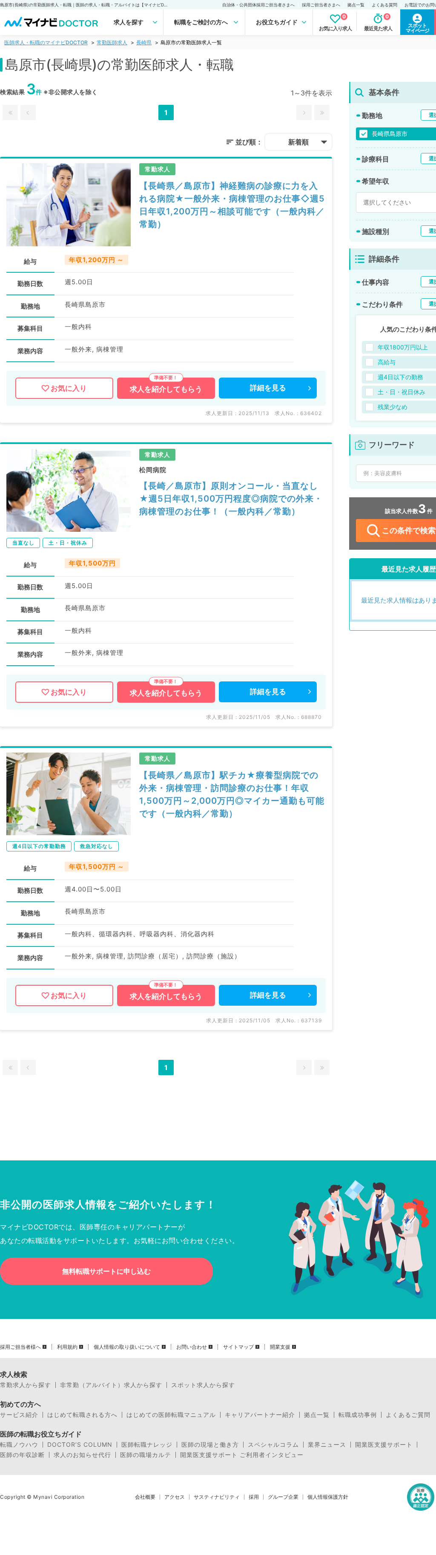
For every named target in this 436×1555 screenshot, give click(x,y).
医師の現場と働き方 (210, 1445)
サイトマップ (238, 1347)
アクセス (174, 1497)
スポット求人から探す (203, 1385)
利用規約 (67, 1347)
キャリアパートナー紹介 (260, 1415)
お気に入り (69, 388)
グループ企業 (283, 1497)
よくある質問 (384, 4)
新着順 (298, 142)
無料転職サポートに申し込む (106, 1271)
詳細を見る (268, 388)
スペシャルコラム (273, 1445)
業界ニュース (327, 1445)
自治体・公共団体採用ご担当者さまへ (258, 4)
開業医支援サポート (384, 1445)
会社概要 (145, 1497)
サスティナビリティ (217, 1497)
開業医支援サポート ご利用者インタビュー (242, 1455)
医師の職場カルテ (145, 1455)
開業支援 (280, 1347)
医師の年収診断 (22, 1455)
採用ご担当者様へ (20, 1347)
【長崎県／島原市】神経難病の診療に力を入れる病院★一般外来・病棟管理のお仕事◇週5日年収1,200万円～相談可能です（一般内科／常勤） (232, 205)
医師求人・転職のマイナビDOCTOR (46, 42)
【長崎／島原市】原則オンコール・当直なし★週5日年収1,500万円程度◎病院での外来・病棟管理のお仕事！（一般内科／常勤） (231, 498)
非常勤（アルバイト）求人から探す (111, 1385)
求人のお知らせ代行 (82, 1455)
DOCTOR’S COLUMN (79, 1445)
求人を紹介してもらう (166, 389)
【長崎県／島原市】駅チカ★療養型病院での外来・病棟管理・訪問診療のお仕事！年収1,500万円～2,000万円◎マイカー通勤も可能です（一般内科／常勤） (231, 794)
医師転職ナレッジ (146, 1445)
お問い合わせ (191, 1347)
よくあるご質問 (408, 1415)
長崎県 (144, 42)
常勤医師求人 (112, 42)
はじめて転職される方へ (82, 1415)
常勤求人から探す (25, 1385)
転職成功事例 (357, 1415)
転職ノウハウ (19, 1445)
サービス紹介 (19, 1415)
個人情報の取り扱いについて (127, 1347)
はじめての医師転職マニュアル (171, 1415)
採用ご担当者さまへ (321, 4)
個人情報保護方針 (327, 1497)
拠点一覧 (355, 4)
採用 (254, 1497)
